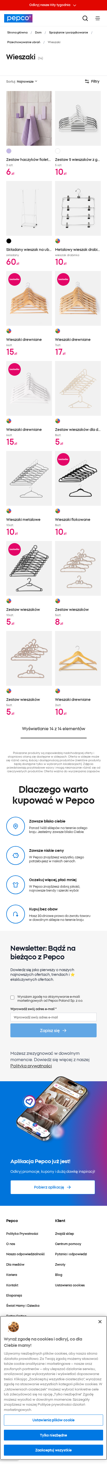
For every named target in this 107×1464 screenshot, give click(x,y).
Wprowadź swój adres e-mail (33, 1009)
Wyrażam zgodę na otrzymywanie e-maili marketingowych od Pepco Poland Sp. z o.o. (50, 998)
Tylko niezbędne (53, 1435)
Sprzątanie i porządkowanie (68, 32)
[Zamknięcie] (100, 1321)
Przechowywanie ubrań (23, 42)
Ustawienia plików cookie (53, 1419)
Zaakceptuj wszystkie (53, 1450)
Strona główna (17, 32)
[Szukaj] (85, 18)
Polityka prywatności (31, 1065)
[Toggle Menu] (97, 18)
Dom (38, 32)
